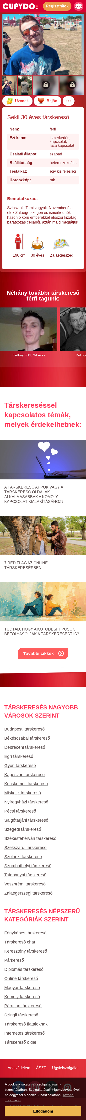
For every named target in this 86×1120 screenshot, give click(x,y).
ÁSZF (41, 1068)
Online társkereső (21, 978)
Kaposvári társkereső (24, 774)
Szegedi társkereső (22, 829)
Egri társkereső (18, 756)
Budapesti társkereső (24, 729)
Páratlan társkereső (23, 1006)
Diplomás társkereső (23, 969)
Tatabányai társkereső (25, 875)
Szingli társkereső (21, 1015)
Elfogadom (43, 1111)
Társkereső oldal (20, 1042)
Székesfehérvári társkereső (30, 838)
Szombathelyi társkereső (27, 866)
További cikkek (38, 653)
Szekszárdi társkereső (25, 847)
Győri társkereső (20, 765)
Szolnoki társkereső (23, 857)
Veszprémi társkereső (25, 884)
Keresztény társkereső (25, 951)
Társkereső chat (19, 942)
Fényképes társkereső (25, 933)
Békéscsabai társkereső (27, 738)
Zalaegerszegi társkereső (28, 893)
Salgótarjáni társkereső (26, 820)
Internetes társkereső (24, 1033)
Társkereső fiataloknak (26, 1024)
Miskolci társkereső (22, 793)
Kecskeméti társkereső (26, 784)
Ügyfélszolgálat (65, 1068)
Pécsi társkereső (20, 811)
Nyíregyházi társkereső (26, 802)
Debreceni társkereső (24, 747)
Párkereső (14, 960)
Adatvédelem (19, 1068)
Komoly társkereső (22, 997)
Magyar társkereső (22, 987)
